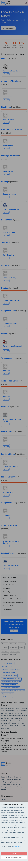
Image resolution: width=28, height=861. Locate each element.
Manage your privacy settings (14, 858)
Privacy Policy (17, 846)
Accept (14, 853)
